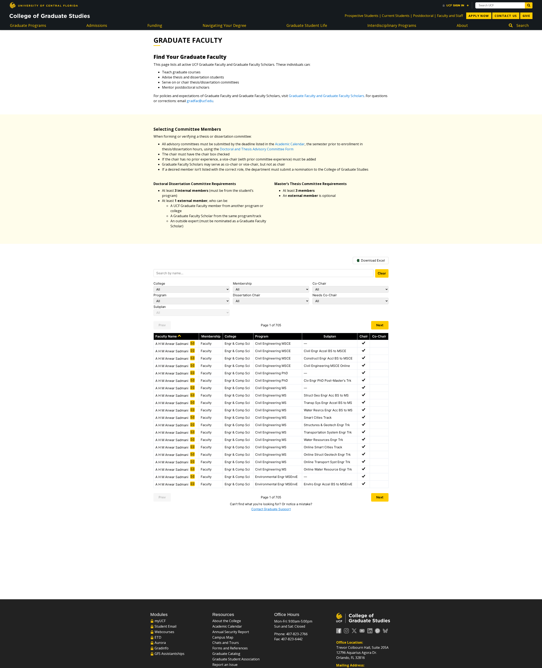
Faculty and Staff (450, 15)
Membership (242, 283)
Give (526, 16)
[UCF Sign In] (455, 5)
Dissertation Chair (246, 295)
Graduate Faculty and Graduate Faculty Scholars (326, 95)
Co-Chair (319, 283)
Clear (382, 273)
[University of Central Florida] (44, 5)
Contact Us (506, 16)
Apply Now (479, 16)
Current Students (395, 15)
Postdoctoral (423, 15)
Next (379, 325)
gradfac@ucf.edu (200, 101)
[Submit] (528, 5)
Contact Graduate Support (271, 509)
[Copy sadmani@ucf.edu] (192, 343)
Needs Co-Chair (324, 295)
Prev (162, 325)
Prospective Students (361, 15)
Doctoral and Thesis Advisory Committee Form (256, 149)
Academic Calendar (290, 144)
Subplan (159, 307)
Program (159, 295)
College (159, 283)
